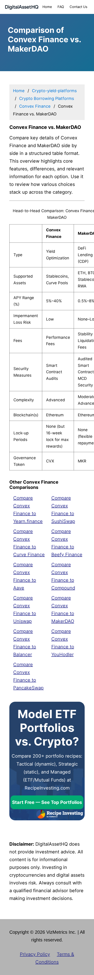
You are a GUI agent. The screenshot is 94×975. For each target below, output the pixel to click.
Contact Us (78, 7)
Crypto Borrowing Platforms (46, 98)
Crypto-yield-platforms (54, 90)
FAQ (60, 7)
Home (47, 7)
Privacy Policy (35, 954)
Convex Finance (34, 106)
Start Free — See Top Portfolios (47, 802)
